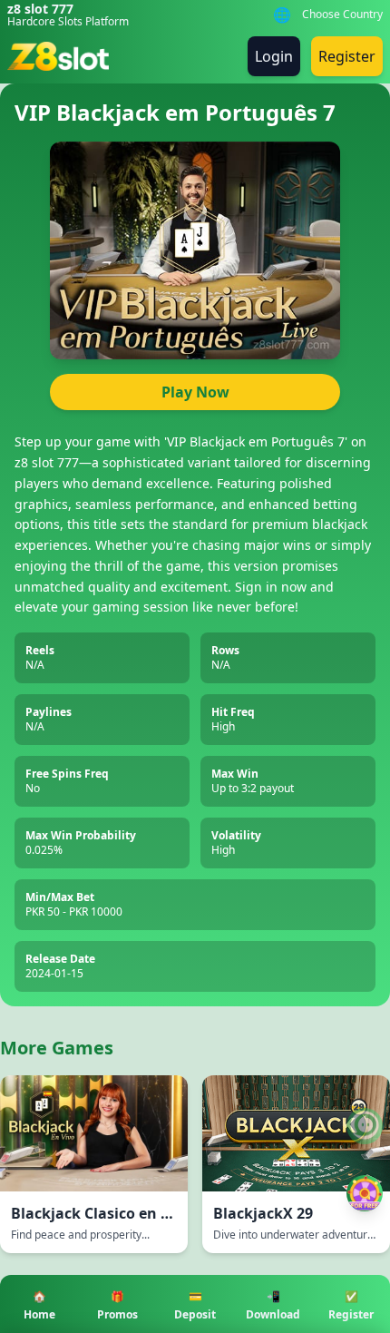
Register (346, 56)
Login (274, 56)
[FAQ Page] (364, 1126)
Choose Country (342, 14)
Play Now (195, 392)
